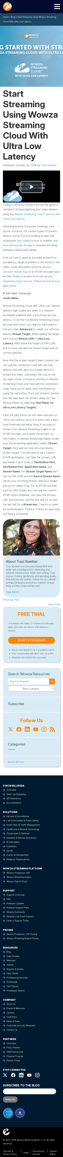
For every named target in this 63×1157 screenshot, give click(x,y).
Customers (12, 1017)
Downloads (12, 982)
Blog (13, 17)
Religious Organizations (18, 859)
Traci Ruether (49, 165)
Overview (11, 790)
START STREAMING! (31, 640)
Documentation (14, 803)
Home (6, 17)
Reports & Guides (15, 969)
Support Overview (15, 895)
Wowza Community (16, 912)
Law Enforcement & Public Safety (23, 820)
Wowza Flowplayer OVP (18, 873)
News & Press (13, 1021)
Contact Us (12, 1030)
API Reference (14, 798)
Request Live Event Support (20, 916)
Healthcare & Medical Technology (23, 829)
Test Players (12, 986)
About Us (11, 1004)
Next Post (54, 604)
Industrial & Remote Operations (21, 838)
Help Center (12, 973)
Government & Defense (18, 833)
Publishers (12, 846)
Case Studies (13, 956)
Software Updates (15, 903)
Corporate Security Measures (21, 1025)
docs (54, 281)
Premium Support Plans (18, 907)
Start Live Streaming (16, 794)
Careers (10, 1012)
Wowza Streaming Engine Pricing (22, 938)
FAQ (9, 899)
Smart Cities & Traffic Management (23, 825)
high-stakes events (28, 240)
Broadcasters (13, 842)
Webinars (11, 960)
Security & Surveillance (18, 816)
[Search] (52, 681)
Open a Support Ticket (18, 920)
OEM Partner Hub (15, 1052)
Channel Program (15, 1056)
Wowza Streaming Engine (19, 877)
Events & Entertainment (18, 855)
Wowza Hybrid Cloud (17, 881)
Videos (11, 749)
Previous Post (11, 599)
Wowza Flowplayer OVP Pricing (22, 934)
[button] (12, 592)
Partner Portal (13, 1060)
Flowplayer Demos (16, 990)
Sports (10, 850)
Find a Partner (13, 1047)
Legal (25, 1152)
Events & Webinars (16, 1008)
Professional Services (17, 977)
